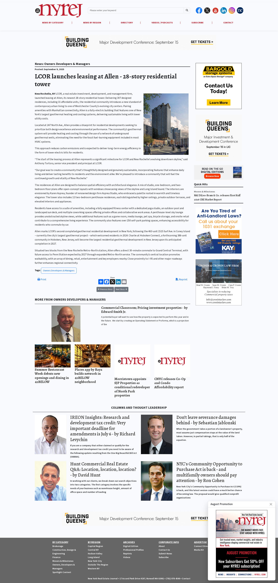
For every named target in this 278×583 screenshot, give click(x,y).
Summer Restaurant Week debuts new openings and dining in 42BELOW (52, 375)
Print (43, 279)
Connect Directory (203, 546)
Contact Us (164, 550)
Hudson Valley (95, 553)
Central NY (93, 550)
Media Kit (199, 550)
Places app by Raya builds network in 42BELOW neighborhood (88, 375)
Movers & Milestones (204, 191)
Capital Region (95, 546)
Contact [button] (228, 22)
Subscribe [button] (197, 22)
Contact (186, 578)
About (162, 546)
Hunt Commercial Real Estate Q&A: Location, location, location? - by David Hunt (103, 469)
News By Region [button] (92, 22)
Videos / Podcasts (162, 22)
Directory (127, 22)
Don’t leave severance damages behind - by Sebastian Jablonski (206, 420)
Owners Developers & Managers (58, 270)
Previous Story (106, 289)
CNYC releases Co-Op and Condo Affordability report (170, 382)
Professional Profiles (133, 550)
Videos (126, 557)
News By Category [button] (53, 22)
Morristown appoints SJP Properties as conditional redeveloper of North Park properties (132, 387)
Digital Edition (130, 546)
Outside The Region (98, 564)
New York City (95, 561)
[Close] (271, 504)
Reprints (127, 553)
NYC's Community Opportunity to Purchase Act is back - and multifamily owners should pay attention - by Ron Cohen (209, 472)
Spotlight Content (61, 572)
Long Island (94, 557)
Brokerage (57, 546)
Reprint (182, 279)
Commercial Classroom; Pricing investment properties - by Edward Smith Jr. (144, 309)
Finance (56, 557)
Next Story (120, 289)
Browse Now (212, 176)
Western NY (93, 568)
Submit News (165, 553)
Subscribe (164, 557)
